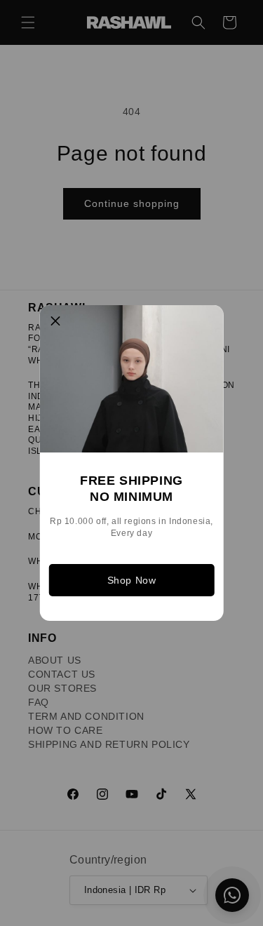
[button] (55, 321)
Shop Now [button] (131, 580)
